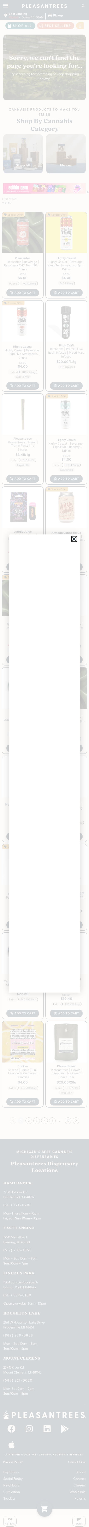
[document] (44, 763)
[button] (74, 538)
